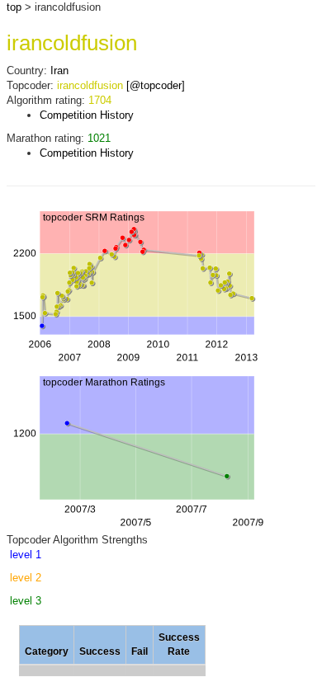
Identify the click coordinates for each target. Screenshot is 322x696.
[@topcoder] (155, 85)
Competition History (87, 115)
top (14, 7)
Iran (59, 70)
